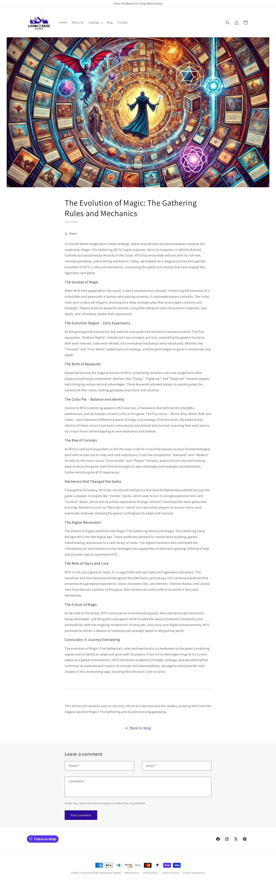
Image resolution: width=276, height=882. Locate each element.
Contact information (194, 872)
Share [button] (73, 233)
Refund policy (132, 872)
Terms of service (170, 872)
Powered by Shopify (110, 872)
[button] (95, 22)
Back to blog (140, 728)
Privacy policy (150, 872)
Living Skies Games (89, 872)
